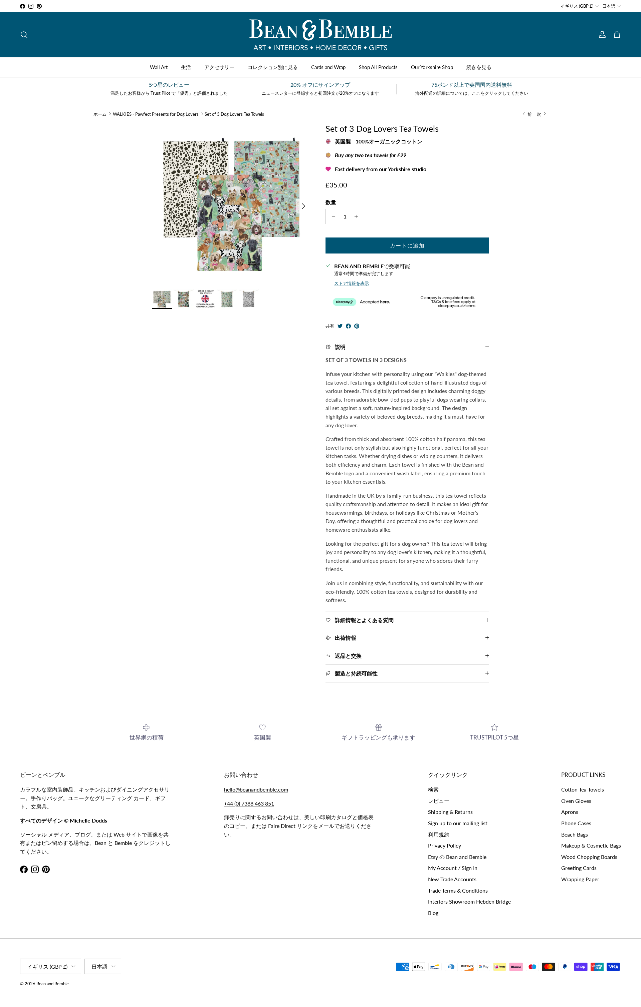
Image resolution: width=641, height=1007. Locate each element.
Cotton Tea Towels (582, 789)
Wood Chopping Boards (589, 857)
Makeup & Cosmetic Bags (591, 845)
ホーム (99, 113)
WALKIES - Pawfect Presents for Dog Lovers (156, 113)
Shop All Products (378, 67)
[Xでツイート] (340, 326)
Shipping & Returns (450, 812)
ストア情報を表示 (351, 283)
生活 (186, 67)
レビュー (438, 801)
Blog (433, 913)
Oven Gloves (576, 801)
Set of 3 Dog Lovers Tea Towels (234, 113)
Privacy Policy (444, 845)
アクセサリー (219, 67)
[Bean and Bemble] (320, 34)
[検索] (24, 35)
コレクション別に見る (273, 67)
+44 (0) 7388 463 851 (249, 803)
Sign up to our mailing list (457, 823)
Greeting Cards (579, 868)
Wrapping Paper (580, 879)
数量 (331, 202)
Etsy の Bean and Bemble (457, 857)
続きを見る (478, 67)
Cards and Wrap (328, 67)
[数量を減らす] (332, 216)
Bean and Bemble (52, 983)
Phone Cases (576, 823)
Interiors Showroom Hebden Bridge (469, 901)
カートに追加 (407, 245)
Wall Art (159, 67)
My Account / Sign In (452, 868)
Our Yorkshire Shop (432, 67)
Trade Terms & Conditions (458, 890)
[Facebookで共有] (348, 326)
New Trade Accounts (452, 879)
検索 (433, 789)
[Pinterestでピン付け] (356, 326)
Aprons (569, 812)
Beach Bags (574, 834)
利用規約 (438, 834)
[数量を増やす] (358, 216)
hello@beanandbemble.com (256, 789)
